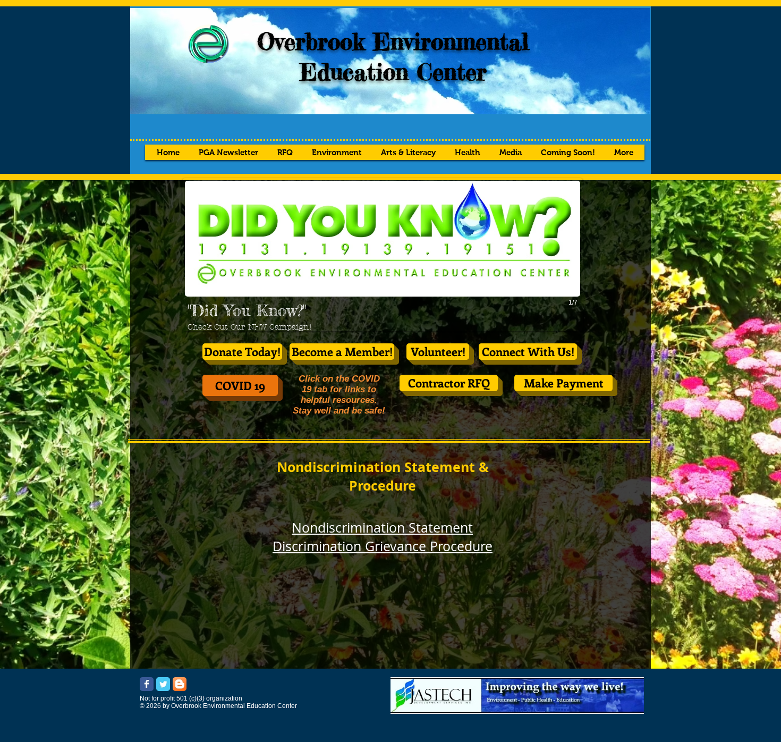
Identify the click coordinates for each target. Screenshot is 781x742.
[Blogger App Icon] (179, 684)
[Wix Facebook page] (147, 684)
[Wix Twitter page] (163, 684)
